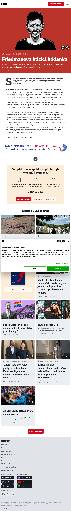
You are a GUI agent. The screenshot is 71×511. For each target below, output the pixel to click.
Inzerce (3, 457)
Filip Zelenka (6, 423)
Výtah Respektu (49, 276)
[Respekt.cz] (4, 4)
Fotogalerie (6, 236)
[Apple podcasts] (24, 477)
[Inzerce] (35, 147)
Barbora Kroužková (8, 381)
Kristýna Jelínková (42, 381)
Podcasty (42, 276)
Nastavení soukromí (7, 470)
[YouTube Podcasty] (24, 482)
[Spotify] (24, 486)
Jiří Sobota (5, 70)
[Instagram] (13, 496)
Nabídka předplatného (8, 454)
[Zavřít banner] (68, 241)
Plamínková (49, 361)
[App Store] (7, 477)
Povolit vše (58, 268)
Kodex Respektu (6, 451)
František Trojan (7, 334)
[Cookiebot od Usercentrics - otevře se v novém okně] (57, 241)
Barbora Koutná (42, 333)
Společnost (6, 321)
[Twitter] (8, 496)
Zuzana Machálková (43, 296)
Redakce (4, 445)
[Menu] (67, 4)
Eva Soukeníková (52, 381)
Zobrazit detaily (61, 263)
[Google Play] (7, 482)
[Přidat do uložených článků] (32, 231)
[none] (67, 47)
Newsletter (42, 361)
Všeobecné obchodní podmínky (11, 464)
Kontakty (4, 448)
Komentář (8, 54)
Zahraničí (5, 407)
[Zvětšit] (35, 30)
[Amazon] (7, 486)
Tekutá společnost (15, 361)
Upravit (34, 268)
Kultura (40, 321)
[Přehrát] (62, 231)
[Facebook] (3, 496)
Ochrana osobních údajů (8, 467)
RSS (2, 461)
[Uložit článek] (63, 47)
